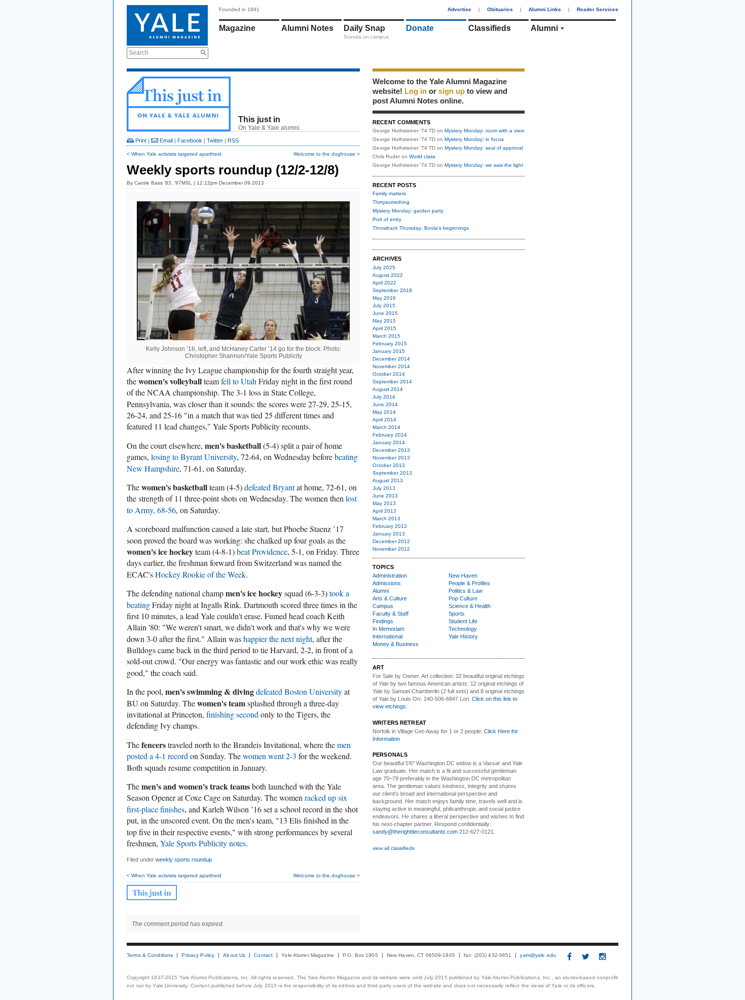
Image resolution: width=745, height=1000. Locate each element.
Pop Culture (463, 598)
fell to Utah (238, 381)
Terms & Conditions (150, 955)
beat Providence (262, 551)
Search (138, 52)
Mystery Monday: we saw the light (483, 165)
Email (165, 140)
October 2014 (388, 374)
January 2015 (388, 351)
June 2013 (385, 495)
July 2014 (383, 397)
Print (140, 140)
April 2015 (384, 328)
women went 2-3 (269, 756)
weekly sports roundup (184, 859)
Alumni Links (545, 9)
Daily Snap (364, 28)
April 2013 (384, 511)
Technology (463, 629)
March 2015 (386, 336)
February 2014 (389, 435)
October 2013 (388, 465)
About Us (234, 955)
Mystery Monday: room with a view (484, 130)
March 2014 (386, 427)
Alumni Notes (307, 28)
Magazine (237, 28)
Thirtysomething (390, 202)
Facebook (189, 140)
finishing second (232, 714)
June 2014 (385, 404)
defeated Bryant (269, 487)
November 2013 (391, 457)
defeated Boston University (299, 691)
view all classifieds (393, 848)
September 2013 (392, 473)
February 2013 (389, 526)
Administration (389, 576)
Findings (382, 621)
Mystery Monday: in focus (474, 139)
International (387, 636)
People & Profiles (469, 583)
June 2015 (385, 313)
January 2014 (388, 442)
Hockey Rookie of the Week (200, 574)
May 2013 (384, 503)
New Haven (463, 576)
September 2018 (392, 290)
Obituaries (500, 9)
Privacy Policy (197, 955)
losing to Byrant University (194, 456)
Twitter (215, 140)
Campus (382, 606)
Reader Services (597, 9)
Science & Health (470, 606)
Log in (415, 91)
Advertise (459, 9)
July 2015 (383, 305)
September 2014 (392, 381)
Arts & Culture (389, 598)
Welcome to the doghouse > (326, 154)
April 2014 (384, 419)
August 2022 (387, 275)
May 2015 (384, 321)
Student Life (463, 621)
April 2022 (384, 282)
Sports (457, 614)
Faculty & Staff (390, 614)
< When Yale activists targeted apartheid (174, 154)
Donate (420, 28)
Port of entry (386, 219)
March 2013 (386, 518)
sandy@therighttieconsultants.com (415, 832)
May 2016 (384, 298)
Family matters (389, 193)
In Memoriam (388, 629)
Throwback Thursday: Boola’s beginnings (420, 228)
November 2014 (391, 366)
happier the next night (277, 638)
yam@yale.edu (538, 955)
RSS (233, 140)
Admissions (386, 583)
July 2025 (383, 267)
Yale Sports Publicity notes (203, 843)
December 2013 (391, 450)
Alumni (544, 28)
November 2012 (391, 549)
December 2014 (391, 359)
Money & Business (395, 644)
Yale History (463, 636)
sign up (451, 91)
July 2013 (383, 488)
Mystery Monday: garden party (407, 210)
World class (422, 156)
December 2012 (391, 541)
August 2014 (387, 389)
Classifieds (489, 28)
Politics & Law (465, 591)
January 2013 (388, 534)
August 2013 (387, 480)
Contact (263, 955)
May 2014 (384, 412)
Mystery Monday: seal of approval (483, 148)
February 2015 (389, 343)
